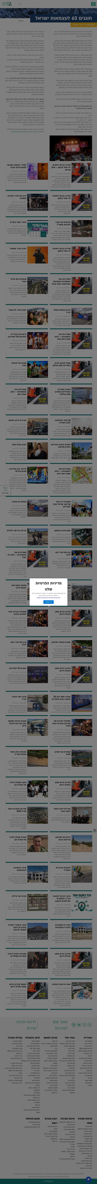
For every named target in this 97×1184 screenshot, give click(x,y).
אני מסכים (48, 602)
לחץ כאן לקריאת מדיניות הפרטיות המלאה (48, 598)
